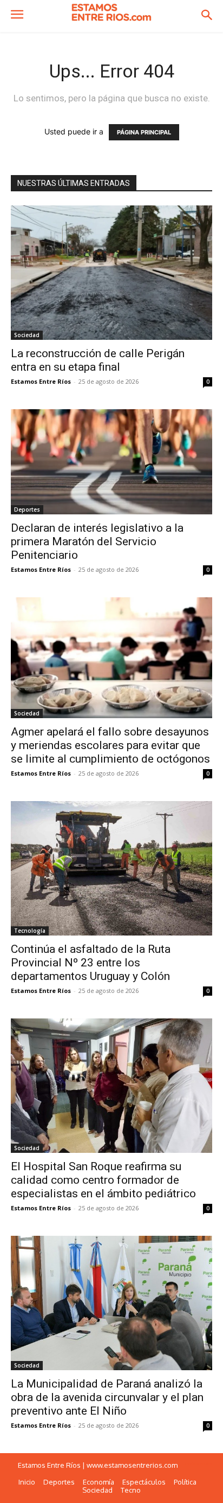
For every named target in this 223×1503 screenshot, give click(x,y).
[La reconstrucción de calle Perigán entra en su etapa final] (111, 272)
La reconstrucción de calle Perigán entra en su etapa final (98, 360)
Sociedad (27, 335)
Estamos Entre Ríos (41, 381)
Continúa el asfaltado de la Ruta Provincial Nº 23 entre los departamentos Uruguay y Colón (90, 963)
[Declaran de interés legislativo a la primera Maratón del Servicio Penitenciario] (111, 461)
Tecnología (29, 930)
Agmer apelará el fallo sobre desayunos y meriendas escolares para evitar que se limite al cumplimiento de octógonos (110, 745)
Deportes (27, 509)
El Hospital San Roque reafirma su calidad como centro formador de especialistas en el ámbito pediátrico (103, 1180)
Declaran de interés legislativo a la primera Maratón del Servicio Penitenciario (97, 541)
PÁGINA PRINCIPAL (144, 132)
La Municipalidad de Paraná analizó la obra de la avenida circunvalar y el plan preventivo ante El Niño (107, 1397)
